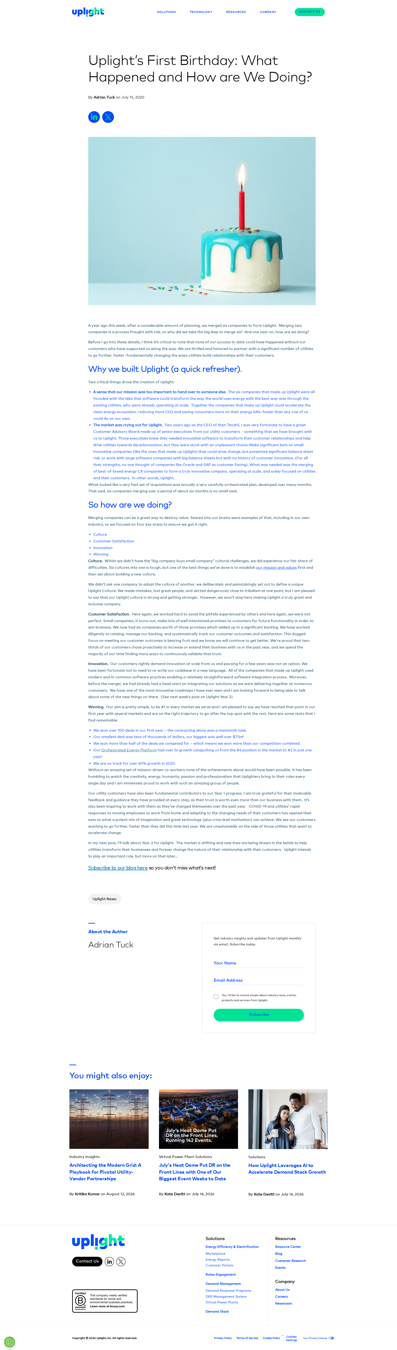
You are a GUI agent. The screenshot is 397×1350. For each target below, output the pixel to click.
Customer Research (290, 1261)
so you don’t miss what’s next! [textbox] (152, 868)
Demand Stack (217, 1311)
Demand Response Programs (228, 1290)
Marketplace (215, 1253)
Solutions (215, 1238)
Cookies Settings (291, 1338)
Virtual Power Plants (222, 1302)
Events (280, 1267)
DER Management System (226, 1296)
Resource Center (288, 1247)
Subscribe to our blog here (117, 868)
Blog (278, 1253)
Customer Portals (219, 1265)
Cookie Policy (271, 1338)
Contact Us (309, 12)
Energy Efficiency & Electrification (232, 1247)
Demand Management (223, 1283)
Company (285, 1281)
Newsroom (283, 1303)
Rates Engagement (221, 1274)
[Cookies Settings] (9, 1342)
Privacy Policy (223, 1338)
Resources (285, 1238)
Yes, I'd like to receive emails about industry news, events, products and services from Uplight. (259, 998)
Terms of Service (247, 1338)
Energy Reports (218, 1259)
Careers (281, 1296)
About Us (282, 1289)
